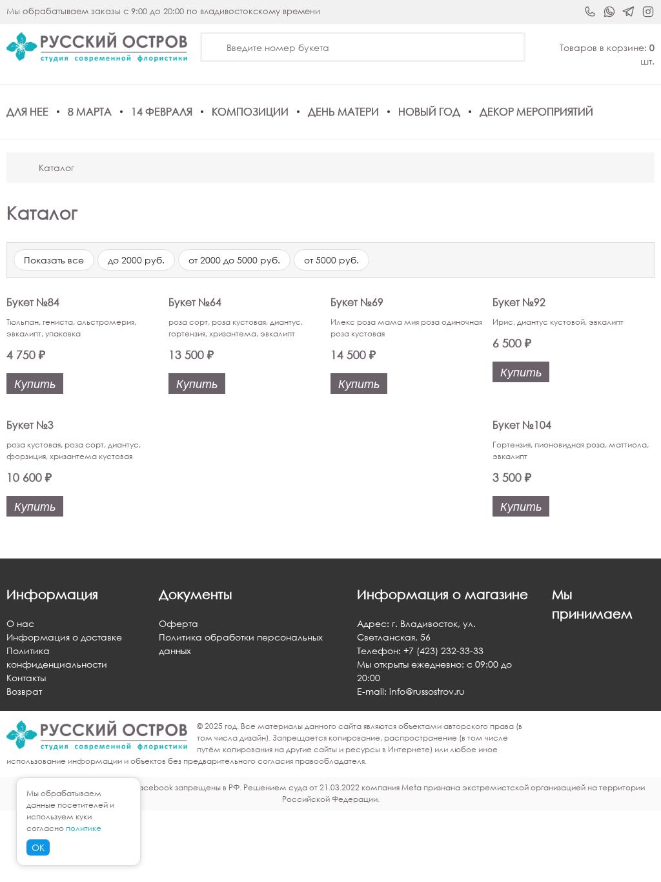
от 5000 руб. (331, 259)
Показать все (54, 259)
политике (83, 828)
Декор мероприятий (536, 111)
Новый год (429, 111)
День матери (343, 111)
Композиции (250, 111)
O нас (20, 623)
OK (38, 847)
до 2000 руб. (136, 259)
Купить (35, 383)
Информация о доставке (64, 636)
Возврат (24, 691)
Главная (21, 167)
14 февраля (161, 111)
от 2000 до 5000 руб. (234, 259)
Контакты (26, 677)
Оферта (178, 623)
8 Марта (90, 111)
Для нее (27, 111)
